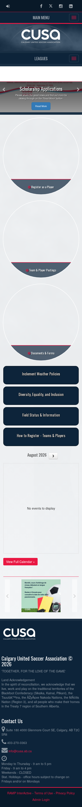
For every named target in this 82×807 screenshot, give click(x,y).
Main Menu (41, 17)
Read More (41, 106)
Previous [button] (7, 595)
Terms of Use (43, 793)
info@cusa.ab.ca (20, 751)
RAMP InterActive (19, 793)
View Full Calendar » (20, 561)
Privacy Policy (65, 793)
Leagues (41, 58)
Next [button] (74, 595)
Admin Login (41, 799)
